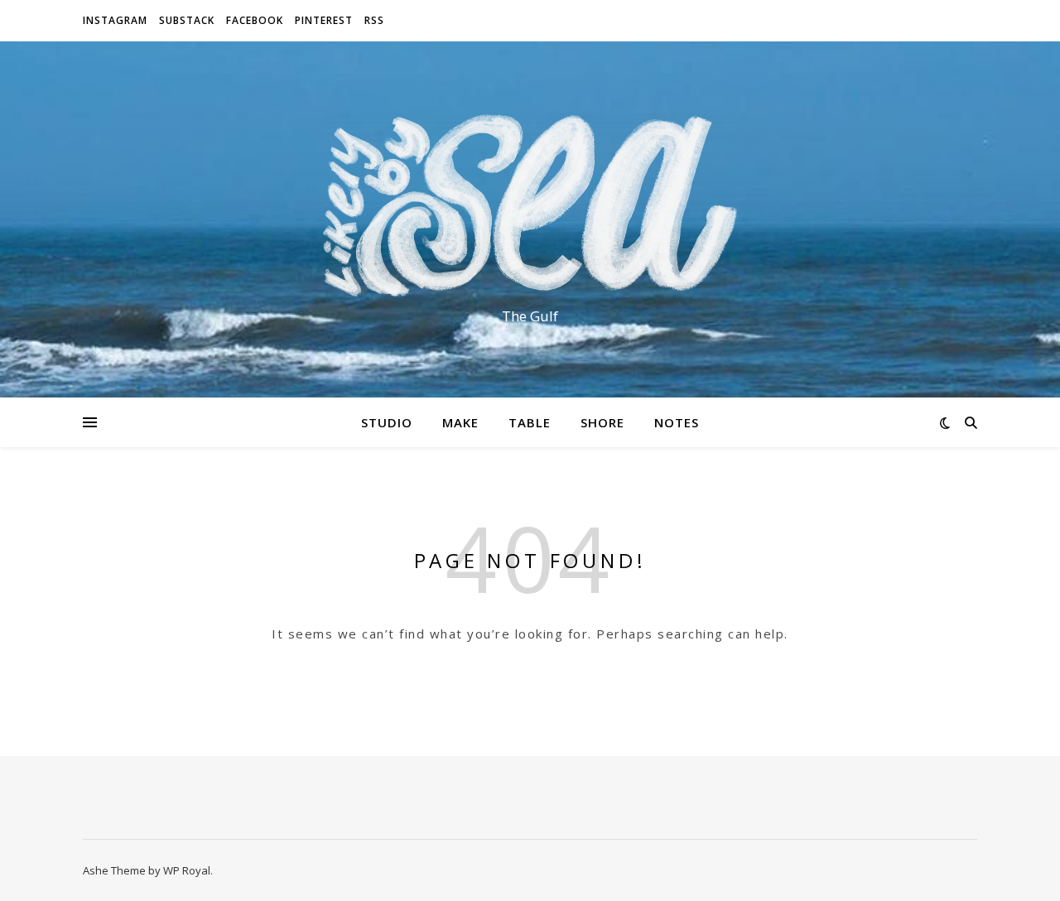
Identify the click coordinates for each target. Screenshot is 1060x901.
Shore (602, 422)
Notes (676, 422)
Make (460, 422)
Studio (386, 422)
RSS (374, 20)
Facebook (254, 20)
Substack (186, 20)
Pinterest (324, 20)
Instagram (115, 20)
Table (529, 422)
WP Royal (186, 870)
